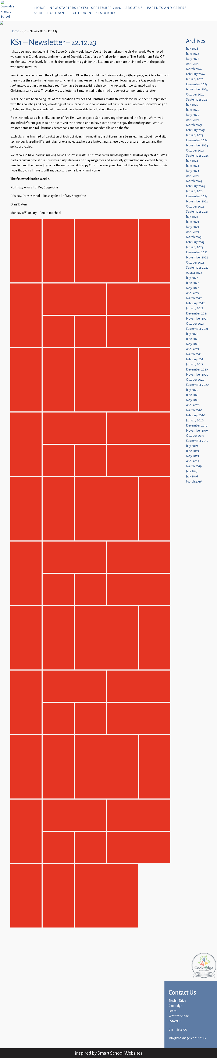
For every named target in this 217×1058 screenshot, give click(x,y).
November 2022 (197, 257)
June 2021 (192, 339)
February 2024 (195, 186)
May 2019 (192, 456)
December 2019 (196, 426)
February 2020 (195, 415)
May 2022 (192, 288)
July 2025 (192, 105)
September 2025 (197, 100)
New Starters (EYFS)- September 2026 (85, 8)
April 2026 (192, 64)
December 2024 (197, 140)
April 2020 (193, 405)
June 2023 (192, 222)
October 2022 (195, 263)
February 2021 (195, 359)
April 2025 (192, 120)
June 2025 (192, 110)
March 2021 (194, 354)
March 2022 (194, 298)
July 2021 (192, 334)
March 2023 (194, 237)
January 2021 (194, 364)
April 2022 (192, 293)
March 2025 (194, 125)
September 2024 (197, 156)
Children (82, 13)
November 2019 (197, 431)
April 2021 (192, 349)
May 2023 (192, 227)
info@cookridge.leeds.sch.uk (187, 1038)
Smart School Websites (119, 1053)
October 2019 (195, 436)
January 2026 (194, 79)
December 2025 (196, 84)
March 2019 (194, 466)
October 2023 (195, 207)
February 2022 (195, 303)
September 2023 (197, 212)
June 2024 (192, 166)
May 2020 (192, 400)
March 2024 (194, 181)
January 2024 (194, 191)
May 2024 (192, 171)
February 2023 (195, 242)
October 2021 (195, 324)
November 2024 (197, 145)
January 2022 (194, 308)
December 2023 (196, 196)
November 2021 (197, 319)
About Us (134, 8)
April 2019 (192, 461)
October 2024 (195, 151)
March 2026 (194, 69)
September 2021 (197, 329)
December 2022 (196, 252)
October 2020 (195, 380)
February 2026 (195, 74)
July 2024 (192, 161)
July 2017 (192, 471)
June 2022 (192, 283)
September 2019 (197, 441)
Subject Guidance (51, 13)
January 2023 (194, 247)
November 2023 (197, 201)
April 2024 (192, 176)
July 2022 (192, 278)
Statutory (106, 13)
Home (39, 8)
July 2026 (192, 49)
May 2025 (192, 115)
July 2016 (192, 476)
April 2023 (192, 232)
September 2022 (197, 268)
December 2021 (196, 314)
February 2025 (195, 130)
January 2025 (194, 135)
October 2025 (195, 95)
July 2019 (192, 446)
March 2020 (194, 410)
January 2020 (195, 420)
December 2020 (197, 370)
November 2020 (197, 375)
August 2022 (194, 273)
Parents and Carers (167, 8)
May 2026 (192, 59)
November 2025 (197, 89)
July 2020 (192, 390)
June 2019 (192, 451)
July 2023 (192, 217)
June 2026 (192, 54)
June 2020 (192, 395)
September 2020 (197, 385)
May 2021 (192, 344)
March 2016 (194, 482)
